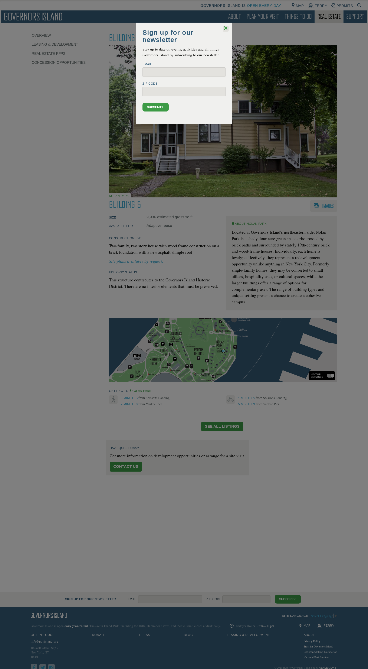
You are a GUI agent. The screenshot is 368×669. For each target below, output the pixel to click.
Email (147, 64)
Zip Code (149, 83)
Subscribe (155, 107)
